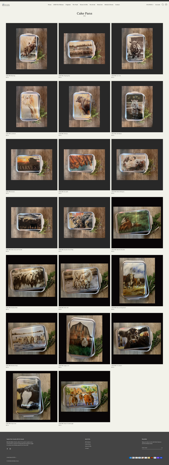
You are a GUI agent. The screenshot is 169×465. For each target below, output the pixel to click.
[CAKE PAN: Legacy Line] (84, 338)
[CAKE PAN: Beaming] (31, 48)
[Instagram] (10, 448)
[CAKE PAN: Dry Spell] (84, 164)
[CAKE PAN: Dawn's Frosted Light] (84, 396)
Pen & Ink (92, 4)
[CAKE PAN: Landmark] (31, 106)
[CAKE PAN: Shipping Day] (84, 48)
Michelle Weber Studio (14, 461)
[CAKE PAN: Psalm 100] (84, 280)
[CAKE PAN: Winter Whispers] (137, 164)
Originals (68, 4)
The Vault (75, 4)
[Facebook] (7, 448)
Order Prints (88, 444)
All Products (88, 442)
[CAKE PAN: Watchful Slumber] (137, 222)
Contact (117, 4)
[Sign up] (161, 447)
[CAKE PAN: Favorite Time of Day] (84, 222)
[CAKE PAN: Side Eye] (84, 106)
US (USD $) (149, 4)
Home (49, 4)
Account (157, 4)
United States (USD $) (11, 457)
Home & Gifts (84, 4)
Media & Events (109, 4)
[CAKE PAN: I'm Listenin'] (137, 338)
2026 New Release (58, 4)
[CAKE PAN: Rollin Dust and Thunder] (31, 222)
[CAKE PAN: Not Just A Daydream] (137, 280)
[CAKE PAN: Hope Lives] (31, 396)
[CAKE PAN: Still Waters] (137, 106)
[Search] (162, 4)
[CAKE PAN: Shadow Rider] (31, 280)
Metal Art (100, 4)
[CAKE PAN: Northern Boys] (31, 338)
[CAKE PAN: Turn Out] (137, 48)
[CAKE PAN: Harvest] (31, 164)
